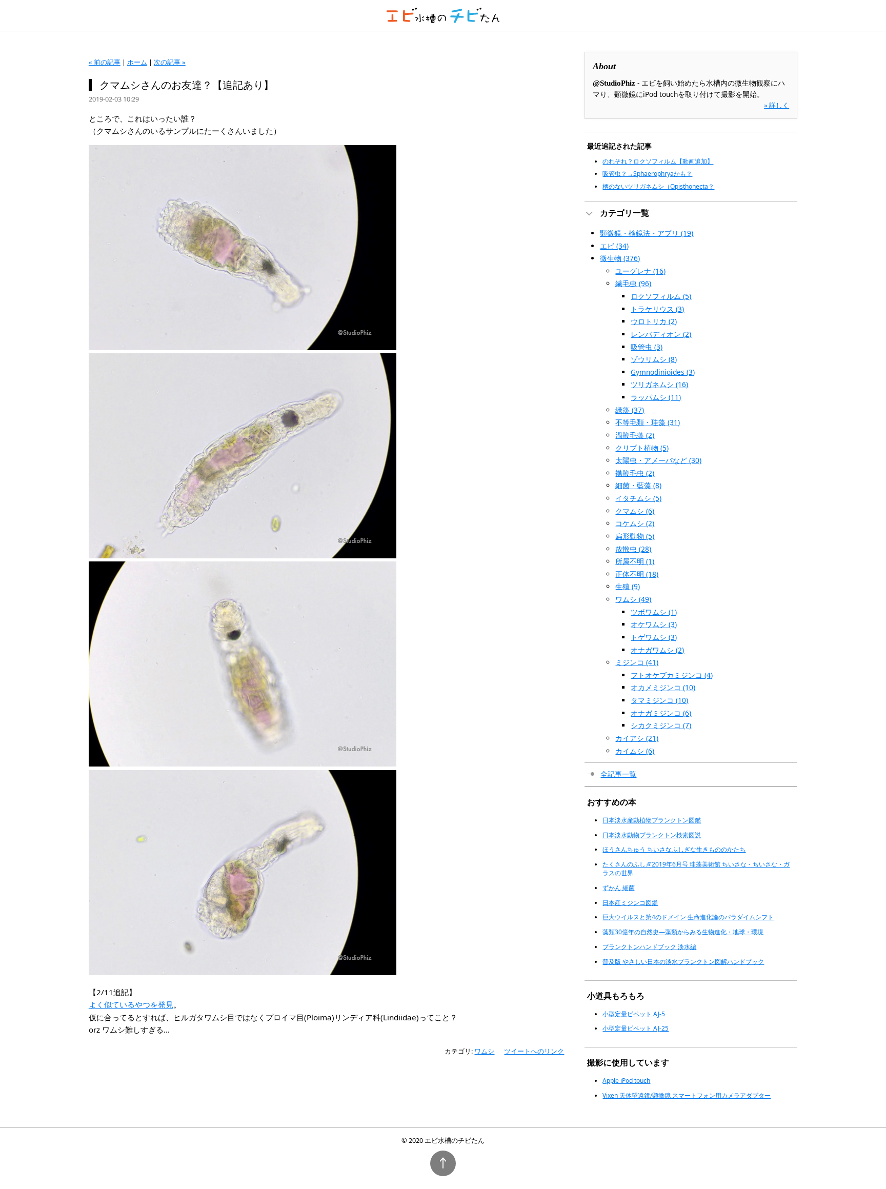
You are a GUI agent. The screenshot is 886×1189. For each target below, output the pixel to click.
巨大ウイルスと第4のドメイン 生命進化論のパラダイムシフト (688, 917)
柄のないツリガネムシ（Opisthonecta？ (658, 186)
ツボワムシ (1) (654, 612)
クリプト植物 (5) (642, 448)
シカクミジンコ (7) (661, 725)
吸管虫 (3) (646, 347)
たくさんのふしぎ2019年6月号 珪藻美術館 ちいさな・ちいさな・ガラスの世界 (696, 868)
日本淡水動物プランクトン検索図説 (651, 835)
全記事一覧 (618, 774)
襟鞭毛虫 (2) (634, 473)
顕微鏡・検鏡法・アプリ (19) (646, 233)
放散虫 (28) (633, 549)
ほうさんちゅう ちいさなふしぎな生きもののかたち (674, 849)
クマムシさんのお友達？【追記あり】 (186, 85)
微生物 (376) (620, 258)
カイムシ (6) (634, 751)
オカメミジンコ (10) (663, 687)
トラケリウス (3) (657, 309)
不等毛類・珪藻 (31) (647, 422)
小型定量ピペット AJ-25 (635, 1028)
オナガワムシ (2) (657, 650)
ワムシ (484, 1051)
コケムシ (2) (634, 523)
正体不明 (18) (636, 574)
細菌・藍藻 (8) (638, 485)
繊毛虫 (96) (633, 283)
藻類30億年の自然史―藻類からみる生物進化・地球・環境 (682, 932)
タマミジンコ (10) (659, 700)
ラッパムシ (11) (656, 397)
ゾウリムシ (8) (654, 359)
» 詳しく (776, 105)
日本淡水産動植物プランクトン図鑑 (651, 820)
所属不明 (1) (634, 561)
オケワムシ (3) (654, 624)
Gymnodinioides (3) (663, 372)
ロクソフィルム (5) (661, 296)
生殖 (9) (627, 586)
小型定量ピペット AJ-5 (633, 1014)
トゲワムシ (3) (654, 637)
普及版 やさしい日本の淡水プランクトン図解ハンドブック (683, 961)
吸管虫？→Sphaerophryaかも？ (647, 173)
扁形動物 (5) (634, 536)
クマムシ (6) (634, 511)
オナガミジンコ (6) (661, 713)
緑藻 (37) (629, 410)
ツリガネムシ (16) (659, 384)
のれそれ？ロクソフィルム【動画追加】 (657, 161)
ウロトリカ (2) (654, 321)
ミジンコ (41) (636, 662)
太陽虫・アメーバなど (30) (658, 460)
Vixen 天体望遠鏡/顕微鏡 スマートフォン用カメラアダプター (686, 1095)
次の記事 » (170, 62)
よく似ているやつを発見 (131, 1004)
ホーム (137, 62)
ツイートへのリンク (534, 1051)
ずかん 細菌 (618, 887)
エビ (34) (614, 246)
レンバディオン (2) (661, 334)
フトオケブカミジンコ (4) (672, 675)
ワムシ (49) (633, 599)
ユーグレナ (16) (640, 271)
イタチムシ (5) (638, 498)
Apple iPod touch (626, 1080)
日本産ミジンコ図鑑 (630, 902)
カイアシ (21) (636, 738)
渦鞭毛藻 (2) (634, 435)
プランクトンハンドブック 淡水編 (649, 946)
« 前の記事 (104, 62)
